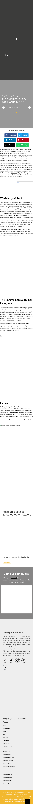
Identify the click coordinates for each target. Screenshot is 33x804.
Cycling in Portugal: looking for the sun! (16, 558)
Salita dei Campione (24, 314)
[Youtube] (7, 55)
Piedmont (14, 173)
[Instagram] (3, 55)
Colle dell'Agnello (13, 412)
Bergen (22, 175)
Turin (16, 204)
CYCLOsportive (26, 229)
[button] (16, 39)
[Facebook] (5, 55)
